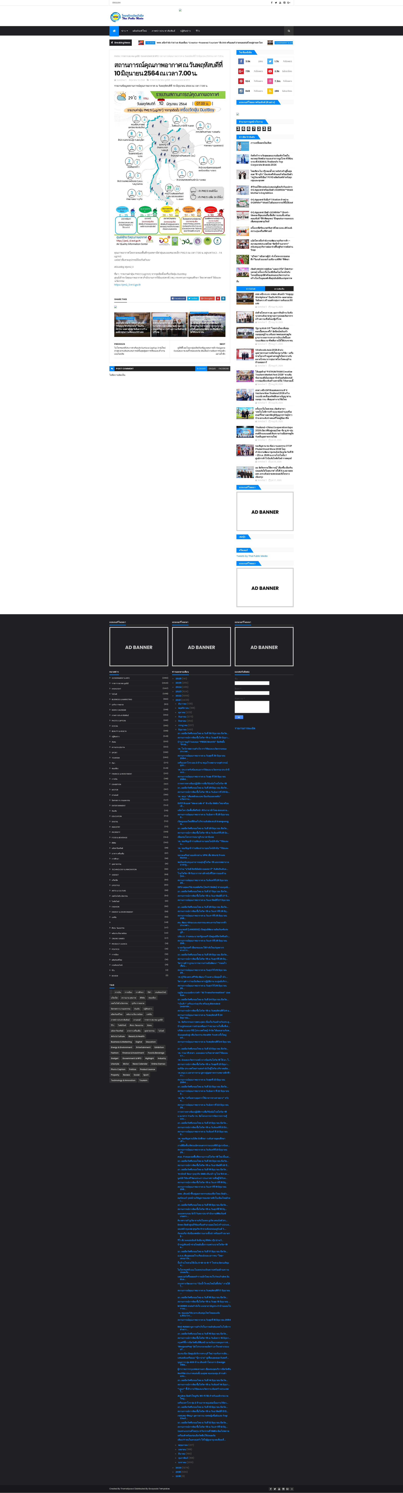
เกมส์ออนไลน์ (117, 965)
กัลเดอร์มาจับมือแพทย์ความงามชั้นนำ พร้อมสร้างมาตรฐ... (204, 1235)
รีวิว (198, 30)
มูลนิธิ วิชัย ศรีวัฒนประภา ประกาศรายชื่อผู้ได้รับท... (202, 1178)
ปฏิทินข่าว (185, 30)
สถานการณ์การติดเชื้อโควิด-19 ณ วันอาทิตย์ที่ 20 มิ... (203, 1165)
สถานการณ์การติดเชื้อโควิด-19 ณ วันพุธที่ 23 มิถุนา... (203, 1064)
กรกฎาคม (183, 725)
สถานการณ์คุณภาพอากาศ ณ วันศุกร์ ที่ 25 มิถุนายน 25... (202, 971)
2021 (178, 700)
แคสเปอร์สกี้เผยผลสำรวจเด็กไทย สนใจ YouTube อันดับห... (203, 1278)
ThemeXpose (127, 1488)
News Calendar (119, 710)
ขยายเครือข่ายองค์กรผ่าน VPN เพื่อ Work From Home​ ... (201, 856)
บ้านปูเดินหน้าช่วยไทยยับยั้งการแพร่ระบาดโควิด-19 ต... (202, 1246)
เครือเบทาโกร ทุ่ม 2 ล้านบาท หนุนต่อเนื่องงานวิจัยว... (203, 1402)
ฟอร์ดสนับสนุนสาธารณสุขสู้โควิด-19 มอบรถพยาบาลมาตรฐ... (203, 863)
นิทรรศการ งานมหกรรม (121, 800)
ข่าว (123, 30)
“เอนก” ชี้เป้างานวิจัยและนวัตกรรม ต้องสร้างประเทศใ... (203, 1390)
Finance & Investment (122, 774)
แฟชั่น (114, 917)
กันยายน (182, 716)
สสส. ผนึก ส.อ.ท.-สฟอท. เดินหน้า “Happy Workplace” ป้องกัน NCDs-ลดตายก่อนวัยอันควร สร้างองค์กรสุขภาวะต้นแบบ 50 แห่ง (281, 42)
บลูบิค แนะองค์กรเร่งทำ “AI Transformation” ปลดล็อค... (204, 994)
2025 (179, 682)
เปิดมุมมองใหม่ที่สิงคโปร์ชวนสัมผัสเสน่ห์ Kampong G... (203, 823)
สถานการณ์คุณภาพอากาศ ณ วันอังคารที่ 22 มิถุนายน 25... (203, 1106)
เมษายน (182, 1449)
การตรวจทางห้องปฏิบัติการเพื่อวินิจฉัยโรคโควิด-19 (202, 783)
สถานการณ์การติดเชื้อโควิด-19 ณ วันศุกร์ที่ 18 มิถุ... (202, 1209)
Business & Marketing (122, 699)
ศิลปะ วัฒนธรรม (118, 928)
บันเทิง (114, 811)
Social (115, 726)
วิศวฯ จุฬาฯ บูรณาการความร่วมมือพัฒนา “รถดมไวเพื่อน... (202, 964)
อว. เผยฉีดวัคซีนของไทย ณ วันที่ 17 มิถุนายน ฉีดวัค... (203, 1251)
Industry (116, 827)
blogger (201, 368)
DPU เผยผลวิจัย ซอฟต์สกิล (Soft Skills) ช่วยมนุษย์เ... (204, 887)
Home (117, 56)
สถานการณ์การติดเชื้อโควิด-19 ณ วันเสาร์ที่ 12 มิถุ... (203, 1426)
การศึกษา (115, 859)
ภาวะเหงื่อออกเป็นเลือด (261, 142)
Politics (115, 949)
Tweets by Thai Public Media (251, 556)
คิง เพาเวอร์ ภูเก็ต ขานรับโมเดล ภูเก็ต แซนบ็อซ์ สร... (202, 1220)
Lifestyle (116, 885)
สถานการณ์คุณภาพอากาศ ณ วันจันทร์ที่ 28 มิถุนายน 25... (203, 881)
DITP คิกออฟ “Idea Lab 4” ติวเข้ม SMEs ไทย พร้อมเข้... (203, 805)
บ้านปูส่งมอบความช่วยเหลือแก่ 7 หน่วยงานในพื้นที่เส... (204, 1026)
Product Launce (119, 944)
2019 (178, 1471)
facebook (224, 368)
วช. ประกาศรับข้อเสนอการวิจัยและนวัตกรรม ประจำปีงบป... (203, 771)
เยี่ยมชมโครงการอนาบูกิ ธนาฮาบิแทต (196, 837)
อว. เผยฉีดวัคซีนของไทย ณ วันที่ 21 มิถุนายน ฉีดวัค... (203, 1122)
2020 (179, 1467)
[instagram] (284, 3)
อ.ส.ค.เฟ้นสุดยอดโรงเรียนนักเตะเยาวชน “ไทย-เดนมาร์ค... (201, 1257)
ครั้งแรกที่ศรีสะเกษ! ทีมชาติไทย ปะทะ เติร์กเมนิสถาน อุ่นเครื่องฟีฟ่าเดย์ (271, 229)
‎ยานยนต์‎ (115, 795)
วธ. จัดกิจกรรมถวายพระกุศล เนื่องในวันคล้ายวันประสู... (204, 1021)
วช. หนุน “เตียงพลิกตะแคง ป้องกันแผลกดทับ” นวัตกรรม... (199, 798)
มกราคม (182, 1462)
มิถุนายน (182, 729)
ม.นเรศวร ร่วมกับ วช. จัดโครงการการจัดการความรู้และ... (202, 1117)
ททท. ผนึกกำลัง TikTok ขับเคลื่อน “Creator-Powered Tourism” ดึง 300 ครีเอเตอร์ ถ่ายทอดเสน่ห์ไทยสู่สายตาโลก (136, 42)
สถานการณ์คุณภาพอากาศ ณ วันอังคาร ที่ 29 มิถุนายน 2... (203, 816)
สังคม (114, 742)
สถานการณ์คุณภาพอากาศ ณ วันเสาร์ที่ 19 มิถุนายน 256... (202, 1188)
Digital (115, 821)
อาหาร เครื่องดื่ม (118, 853)
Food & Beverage (119, 837)
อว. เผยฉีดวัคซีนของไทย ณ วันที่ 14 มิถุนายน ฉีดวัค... (203, 1380)
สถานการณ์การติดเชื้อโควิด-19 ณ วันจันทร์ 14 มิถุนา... (204, 1384)
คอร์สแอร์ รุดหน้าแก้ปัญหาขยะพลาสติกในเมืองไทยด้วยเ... (204, 1199)
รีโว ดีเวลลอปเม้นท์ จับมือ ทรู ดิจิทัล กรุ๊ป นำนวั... (200, 1240)
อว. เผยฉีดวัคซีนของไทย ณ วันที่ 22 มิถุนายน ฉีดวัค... (203, 1086)
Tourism (116, 758)
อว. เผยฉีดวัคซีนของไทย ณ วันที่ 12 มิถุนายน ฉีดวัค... (203, 1422)
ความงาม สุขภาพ (118, 747)
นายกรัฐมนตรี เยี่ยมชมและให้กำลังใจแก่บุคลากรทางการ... (201, 949)
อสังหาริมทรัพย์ (117, 848)
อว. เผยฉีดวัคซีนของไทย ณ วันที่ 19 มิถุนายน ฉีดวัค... (203, 1169)
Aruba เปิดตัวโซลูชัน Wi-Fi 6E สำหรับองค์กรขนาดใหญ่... (203, 1397)
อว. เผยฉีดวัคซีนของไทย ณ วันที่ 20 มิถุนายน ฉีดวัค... (203, 1161)
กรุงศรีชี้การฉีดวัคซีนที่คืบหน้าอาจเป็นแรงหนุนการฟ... (204, 1342)
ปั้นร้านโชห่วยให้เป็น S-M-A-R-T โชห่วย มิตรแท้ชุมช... (203, 1264)
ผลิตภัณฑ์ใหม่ (140, 30)
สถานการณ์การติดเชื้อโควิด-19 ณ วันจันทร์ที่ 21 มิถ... (203, 1127)
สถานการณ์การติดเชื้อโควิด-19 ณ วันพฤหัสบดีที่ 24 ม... (204, 1010)
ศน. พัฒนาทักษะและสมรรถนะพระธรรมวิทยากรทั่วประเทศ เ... (202, 924)
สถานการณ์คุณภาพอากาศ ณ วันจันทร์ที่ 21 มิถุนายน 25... (202, 1151)
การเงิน (114, 779)
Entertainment (118, 805)
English (116, 3)
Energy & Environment (122, 912)
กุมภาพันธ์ (183, 1457)
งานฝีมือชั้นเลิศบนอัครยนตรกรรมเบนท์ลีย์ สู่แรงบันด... (204, 1145)
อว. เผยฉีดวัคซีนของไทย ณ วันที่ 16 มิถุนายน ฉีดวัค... (203, 1297)
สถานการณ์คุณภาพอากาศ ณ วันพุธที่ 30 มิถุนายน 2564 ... (201, 757)
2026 (179, 678)
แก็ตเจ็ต (115, 880)
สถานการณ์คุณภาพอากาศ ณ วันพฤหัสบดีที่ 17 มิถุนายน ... (204, 1292)
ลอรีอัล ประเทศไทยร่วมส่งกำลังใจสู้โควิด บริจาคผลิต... (204, 1068)
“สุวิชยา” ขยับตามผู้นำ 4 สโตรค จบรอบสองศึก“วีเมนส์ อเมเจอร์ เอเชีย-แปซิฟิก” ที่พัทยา (270, 258)
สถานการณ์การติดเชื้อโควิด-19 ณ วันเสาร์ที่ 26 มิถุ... (203, 911)
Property (116, 832)
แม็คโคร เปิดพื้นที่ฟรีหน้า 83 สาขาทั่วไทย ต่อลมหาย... (203, 810)
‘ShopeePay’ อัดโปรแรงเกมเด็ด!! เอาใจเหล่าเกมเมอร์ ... (203, 1348)
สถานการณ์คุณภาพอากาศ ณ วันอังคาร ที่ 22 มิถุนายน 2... (203, 1092)
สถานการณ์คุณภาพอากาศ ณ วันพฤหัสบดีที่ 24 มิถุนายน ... (204, 1043)
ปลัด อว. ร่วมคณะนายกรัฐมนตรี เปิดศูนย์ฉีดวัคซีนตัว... (204, 936)
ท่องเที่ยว (115, 768)
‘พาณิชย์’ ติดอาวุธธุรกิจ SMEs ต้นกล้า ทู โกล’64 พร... (203, 1173)
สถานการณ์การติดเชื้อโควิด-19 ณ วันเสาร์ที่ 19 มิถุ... (203, 1182)
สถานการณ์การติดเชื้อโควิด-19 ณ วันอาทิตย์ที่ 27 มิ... (203, 895)
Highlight (116, 689)
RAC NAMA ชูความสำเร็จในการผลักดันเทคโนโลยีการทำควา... (204, 1328)
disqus (212, 368)
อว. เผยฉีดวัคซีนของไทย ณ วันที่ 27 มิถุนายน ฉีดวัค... (203, 891)
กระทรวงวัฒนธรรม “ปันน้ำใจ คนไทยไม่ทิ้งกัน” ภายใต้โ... (204, 1285)
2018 (178, 1476)
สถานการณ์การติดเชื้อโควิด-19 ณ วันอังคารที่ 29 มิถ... (204, 792)
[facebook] (271, 3)
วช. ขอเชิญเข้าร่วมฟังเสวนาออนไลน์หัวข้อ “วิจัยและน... (203, 842)
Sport (114, 752)
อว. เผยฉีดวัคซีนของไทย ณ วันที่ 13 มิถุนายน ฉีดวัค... (203, 1407)
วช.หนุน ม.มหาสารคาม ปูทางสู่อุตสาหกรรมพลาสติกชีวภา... (204, 1074)
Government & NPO (211, 43)
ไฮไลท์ (114, 694)
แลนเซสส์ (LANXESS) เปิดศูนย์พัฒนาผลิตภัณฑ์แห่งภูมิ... (203, 931)
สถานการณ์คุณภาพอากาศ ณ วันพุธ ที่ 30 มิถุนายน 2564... (202, 778)
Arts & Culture (119, 890)
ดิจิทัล (114, 843)
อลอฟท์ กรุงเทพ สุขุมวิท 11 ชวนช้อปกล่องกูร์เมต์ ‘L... (202, 1228)
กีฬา (113, 763)
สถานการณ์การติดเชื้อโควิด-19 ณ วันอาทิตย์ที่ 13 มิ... (203, 1411)
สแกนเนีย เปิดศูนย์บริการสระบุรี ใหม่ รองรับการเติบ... (203, 1353)
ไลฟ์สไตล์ (115, 901)
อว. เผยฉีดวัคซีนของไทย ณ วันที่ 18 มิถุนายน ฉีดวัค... (203, 1204)
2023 (179, 691)
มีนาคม (182, 1453)
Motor (115, 789)
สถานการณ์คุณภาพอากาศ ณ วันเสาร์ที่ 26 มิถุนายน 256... (202, 917)
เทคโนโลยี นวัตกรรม (120, 896)
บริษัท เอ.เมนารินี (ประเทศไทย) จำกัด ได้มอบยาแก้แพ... (204, 1030)
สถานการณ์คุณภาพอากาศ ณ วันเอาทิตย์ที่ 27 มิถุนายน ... (204, 901)
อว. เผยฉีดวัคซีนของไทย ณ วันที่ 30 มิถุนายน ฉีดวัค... (203, 733)
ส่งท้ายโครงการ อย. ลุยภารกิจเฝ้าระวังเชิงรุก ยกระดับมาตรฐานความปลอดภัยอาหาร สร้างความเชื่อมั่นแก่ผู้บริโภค (169, 327)
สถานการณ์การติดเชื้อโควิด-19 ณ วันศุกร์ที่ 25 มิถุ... (202, 958)
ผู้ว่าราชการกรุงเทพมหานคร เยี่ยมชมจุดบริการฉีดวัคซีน (204, 1369)
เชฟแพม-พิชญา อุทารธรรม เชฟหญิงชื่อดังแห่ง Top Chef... (202, 1417)
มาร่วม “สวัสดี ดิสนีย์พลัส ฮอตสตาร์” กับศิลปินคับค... (203, 869)
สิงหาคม (182, 720)
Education (117, 816)
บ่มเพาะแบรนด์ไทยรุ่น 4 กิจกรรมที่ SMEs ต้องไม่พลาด (203, 1431)
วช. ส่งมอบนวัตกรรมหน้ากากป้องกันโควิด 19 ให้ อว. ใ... (204, 1059)
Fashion (115, 907)
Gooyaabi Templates (159, 1488)
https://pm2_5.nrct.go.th (127, 284)
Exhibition (116, 784)
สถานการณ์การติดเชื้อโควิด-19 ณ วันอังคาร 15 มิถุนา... (204, 1337)
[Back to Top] (292, 1489)
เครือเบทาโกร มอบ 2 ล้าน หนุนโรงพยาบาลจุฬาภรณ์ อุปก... (203, 764)
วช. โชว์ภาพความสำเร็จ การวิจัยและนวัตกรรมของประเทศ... (202, 750)
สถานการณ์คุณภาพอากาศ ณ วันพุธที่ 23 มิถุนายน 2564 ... (201, 1081)
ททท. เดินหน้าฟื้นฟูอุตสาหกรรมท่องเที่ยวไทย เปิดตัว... (203, 1193)
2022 (179, 695)
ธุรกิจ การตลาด (118, 704)
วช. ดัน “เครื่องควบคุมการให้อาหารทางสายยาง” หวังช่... (203, 1099)
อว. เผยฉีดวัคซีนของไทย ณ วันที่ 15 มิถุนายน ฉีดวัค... (203, 1333)
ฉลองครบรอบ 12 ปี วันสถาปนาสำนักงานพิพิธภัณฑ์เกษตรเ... (202, 1215)
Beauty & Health (119, 731)
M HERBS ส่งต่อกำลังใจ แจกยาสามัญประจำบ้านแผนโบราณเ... (204, 1307)
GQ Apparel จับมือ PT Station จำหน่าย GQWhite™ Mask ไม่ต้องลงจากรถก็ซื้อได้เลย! (272, 201)
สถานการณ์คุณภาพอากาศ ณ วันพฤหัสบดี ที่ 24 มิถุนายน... (200, 1016)
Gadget (115, 875)
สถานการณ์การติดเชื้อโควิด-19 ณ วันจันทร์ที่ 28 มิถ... (203, 832)
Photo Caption (119, 720)
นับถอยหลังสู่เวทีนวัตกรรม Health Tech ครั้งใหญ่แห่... (202, 1036)
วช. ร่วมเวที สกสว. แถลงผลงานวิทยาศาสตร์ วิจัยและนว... (203, 1054)
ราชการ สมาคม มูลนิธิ (130, 56)
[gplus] (288, 3)
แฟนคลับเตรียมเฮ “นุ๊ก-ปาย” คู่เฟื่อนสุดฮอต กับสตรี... (203, 1357)
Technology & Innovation (124, 869)
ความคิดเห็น (279, 289)
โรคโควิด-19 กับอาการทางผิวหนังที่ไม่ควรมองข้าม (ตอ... (202, 875)
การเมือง (115, 954)
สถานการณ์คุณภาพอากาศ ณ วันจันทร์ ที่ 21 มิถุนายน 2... (203, 1133)
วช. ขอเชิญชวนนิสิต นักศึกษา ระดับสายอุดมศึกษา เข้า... (201, 1140)
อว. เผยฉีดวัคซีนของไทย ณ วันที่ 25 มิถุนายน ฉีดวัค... (203, 954)
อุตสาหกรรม (116, 864)
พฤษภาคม (183, 1445)
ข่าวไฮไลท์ (250, 289)
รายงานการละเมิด (245, 728)
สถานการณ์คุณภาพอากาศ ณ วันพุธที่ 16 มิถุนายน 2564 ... (204, 1321)
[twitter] (276, 3)
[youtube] (280, 3)
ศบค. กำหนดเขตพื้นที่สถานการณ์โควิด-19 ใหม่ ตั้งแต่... (204, 1156)
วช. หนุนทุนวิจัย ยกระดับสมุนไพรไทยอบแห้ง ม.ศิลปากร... (199, 1314)
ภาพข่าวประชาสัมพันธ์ (163, 30)
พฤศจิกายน (183, 708)
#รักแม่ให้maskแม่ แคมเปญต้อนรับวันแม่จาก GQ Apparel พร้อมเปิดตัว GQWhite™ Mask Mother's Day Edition (272, 190)
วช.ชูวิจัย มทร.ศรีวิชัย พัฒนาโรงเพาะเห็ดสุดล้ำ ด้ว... (203, 977)
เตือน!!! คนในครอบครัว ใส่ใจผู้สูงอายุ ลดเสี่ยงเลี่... (202, 1439)
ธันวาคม (182, 703)
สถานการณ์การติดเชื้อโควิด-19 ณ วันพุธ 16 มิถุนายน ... (204, 1301)
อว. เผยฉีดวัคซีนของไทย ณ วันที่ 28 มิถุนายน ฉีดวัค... (203, 828)
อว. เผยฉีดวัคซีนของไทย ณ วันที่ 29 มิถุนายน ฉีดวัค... (203, 787)
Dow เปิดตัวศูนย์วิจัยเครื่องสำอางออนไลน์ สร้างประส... (204, 1224)
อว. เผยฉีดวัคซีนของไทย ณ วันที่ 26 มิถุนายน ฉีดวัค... (203, 907)
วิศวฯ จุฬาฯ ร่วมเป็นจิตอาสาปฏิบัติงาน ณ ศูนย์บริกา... (203, 981)
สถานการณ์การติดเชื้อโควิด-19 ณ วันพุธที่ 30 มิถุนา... (203, 737)
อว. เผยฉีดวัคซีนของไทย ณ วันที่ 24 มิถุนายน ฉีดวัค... (203, 999)
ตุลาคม (182, 712)
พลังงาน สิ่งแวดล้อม (119, 933)
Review (115, 976)
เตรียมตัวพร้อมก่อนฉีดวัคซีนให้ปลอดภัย (196, 1435)
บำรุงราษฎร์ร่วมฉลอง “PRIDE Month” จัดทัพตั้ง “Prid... (201, 743)
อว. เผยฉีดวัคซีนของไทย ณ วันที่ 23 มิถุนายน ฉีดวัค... (203, 1048)
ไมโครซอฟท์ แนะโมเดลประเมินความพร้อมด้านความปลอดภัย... (203, 1271)
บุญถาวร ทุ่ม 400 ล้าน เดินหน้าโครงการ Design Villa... (201, 1363)
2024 (179, 687)
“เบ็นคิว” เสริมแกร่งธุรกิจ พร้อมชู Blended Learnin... (199, 1005)
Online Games (118, 938)
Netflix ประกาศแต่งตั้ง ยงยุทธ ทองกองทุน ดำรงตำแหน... (202, 1375)
